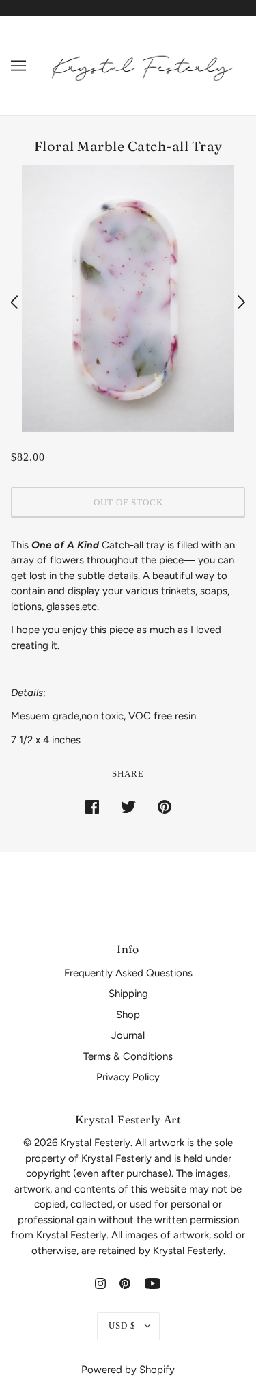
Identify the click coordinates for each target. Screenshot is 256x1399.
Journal (128, 1035)
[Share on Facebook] (92, 806)
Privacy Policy (128, 1077)
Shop (128, 1015)
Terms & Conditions (128, 1056)
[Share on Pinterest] (164, 806)
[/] (142, 65)
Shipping (128, 993)
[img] (100, 1283)
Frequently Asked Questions (128, 973)
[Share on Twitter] (128, 806)
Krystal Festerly (95, 1142)
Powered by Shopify (128, 1369)
